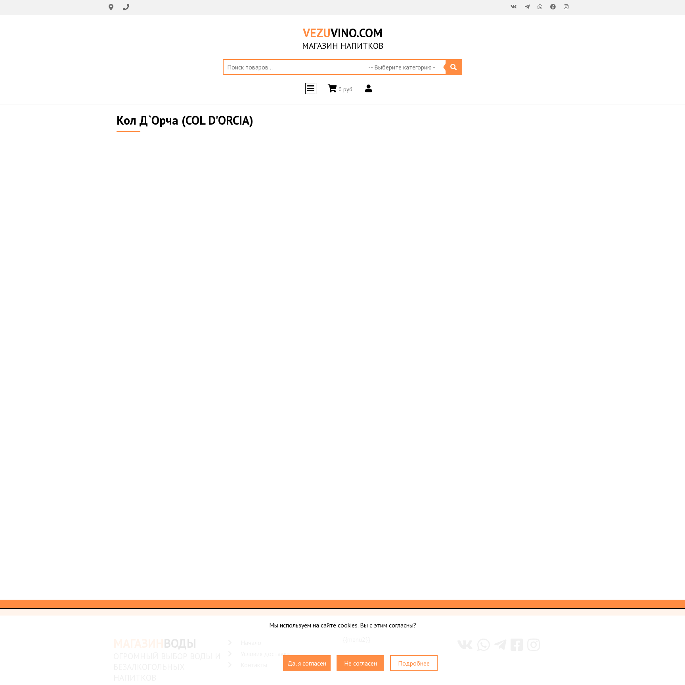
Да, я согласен (306, 663)
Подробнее (414, 663)
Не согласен (360, 663)
